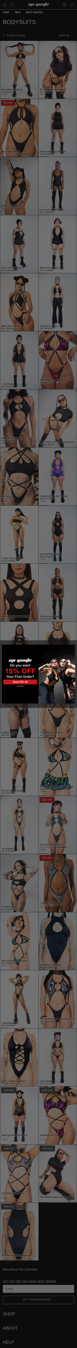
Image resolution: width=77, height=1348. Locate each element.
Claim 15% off (20, 682)
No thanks (20, 686)
